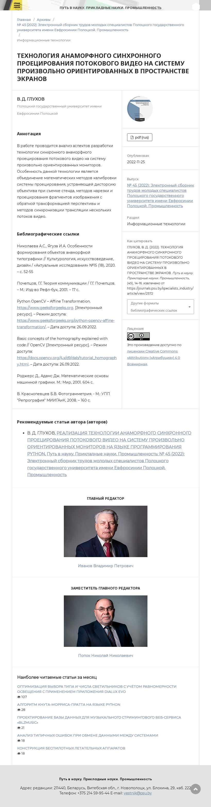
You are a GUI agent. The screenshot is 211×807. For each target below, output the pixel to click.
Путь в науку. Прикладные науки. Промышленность (111, 7)
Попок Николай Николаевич (105, 655)
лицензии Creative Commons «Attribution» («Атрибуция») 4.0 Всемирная (153, 357)
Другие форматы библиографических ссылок (154, 307)
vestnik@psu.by (138, 793)
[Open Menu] (17, 5)
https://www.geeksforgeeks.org (45, 307)
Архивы (43, 19)
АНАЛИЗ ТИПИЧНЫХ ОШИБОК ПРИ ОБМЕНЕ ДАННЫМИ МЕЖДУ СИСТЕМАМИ (87, 735)
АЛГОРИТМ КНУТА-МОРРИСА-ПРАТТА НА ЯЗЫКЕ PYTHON (68, 704)
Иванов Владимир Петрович (105, 566)
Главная (24, 19)
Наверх (195, 789)
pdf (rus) (141, 137)
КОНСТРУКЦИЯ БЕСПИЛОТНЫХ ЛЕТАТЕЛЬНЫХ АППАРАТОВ (71, 748)
